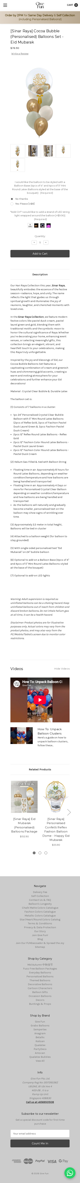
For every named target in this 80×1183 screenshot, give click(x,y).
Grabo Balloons (40, 1025)
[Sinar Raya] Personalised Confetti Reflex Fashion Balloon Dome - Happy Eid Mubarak (56, 829)
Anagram (40, 1033)
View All (40, 1060)
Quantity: (40, 236)
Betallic (40, 1037)
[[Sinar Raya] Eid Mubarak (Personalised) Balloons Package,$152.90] (24, 796)
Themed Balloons (40, 980)
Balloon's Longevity (40, 903)
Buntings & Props (40, 1003)
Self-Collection (40, 896)
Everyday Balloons (40, 972)
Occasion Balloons (40, 996)
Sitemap (40, 947)
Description (40, 274)
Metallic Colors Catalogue (40, 915)
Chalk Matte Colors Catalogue (40, 907)
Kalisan (40, 1041)
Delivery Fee (40, 892)
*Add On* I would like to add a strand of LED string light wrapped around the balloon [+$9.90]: (40, 215)
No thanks (21, 198)
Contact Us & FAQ (40, 900)
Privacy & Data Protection (40, 927)
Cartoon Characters (40, 988)
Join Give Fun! (40, 935)
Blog (40, 939)
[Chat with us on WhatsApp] (70, 1173)
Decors (40, 1000)
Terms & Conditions (40, 923)
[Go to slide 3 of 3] (11, 812)
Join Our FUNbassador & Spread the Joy (40, 943)
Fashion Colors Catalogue (40, 911)
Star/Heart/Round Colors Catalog (40, 919)
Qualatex (40, 1045)
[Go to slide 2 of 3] (69, 812)
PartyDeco (40, 1049)
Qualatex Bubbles (40, 1057)
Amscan (40, 1053)
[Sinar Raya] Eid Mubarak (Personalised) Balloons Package (24, 825)
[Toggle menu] (5, 5)
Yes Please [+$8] (25, 203)
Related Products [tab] (40, 769)
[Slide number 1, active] (34, 853)
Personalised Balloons (40, 976)
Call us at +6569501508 (40, 1102)
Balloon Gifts (40, 992)
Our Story (40, 931)
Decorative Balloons (40, 984)
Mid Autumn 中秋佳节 (40, 964)
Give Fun (40, 1021)
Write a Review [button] (19, 53)
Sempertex (40, 1029)
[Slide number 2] (40, 853)
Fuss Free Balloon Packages (40, 968)
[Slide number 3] (45, 853)
